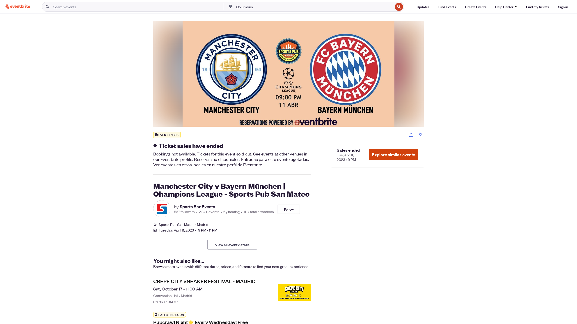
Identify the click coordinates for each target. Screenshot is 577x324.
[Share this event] (411, 134)
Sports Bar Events (197, 207)
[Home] (17, 6)
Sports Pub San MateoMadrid (183, 224)
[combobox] (314, 7)
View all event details (232, 244)
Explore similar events (393, 154)
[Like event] (420, 134)
